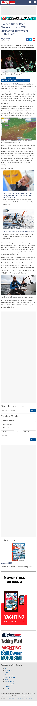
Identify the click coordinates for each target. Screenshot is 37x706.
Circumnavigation (10, 78)
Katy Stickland (5, 39)
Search (33, 410)
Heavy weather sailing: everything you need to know (15, 80)
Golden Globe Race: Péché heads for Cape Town (18, 232)
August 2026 (6, 563)
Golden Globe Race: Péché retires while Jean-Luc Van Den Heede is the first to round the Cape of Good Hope (17, 195)
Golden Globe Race (14, 84)
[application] (18, 285)
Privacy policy (20, 698)
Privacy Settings (28, 698)
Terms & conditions (10, 698)
